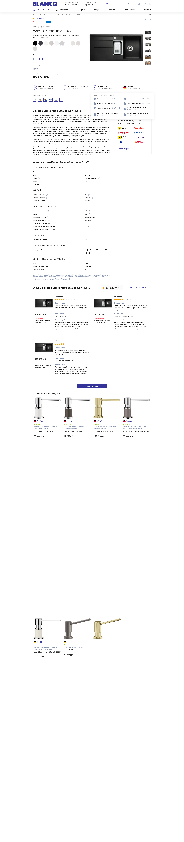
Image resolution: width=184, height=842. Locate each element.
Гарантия (112, 10)
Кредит (96, 10)
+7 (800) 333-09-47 (91, 5)
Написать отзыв (92, 386)
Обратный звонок (112, 4)
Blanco (34, 14)
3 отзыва (40, 18)
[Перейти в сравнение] (139, 4)
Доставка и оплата (63, 10)
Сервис (82, 10)
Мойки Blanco (43, 14)
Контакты (147, 10)
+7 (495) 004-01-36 (72, 5)
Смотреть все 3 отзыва (138, 288)
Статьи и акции (129, 10)
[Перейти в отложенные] (145, 4)
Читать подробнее (125, 149)
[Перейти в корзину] (150, 4)
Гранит (52, 14)
